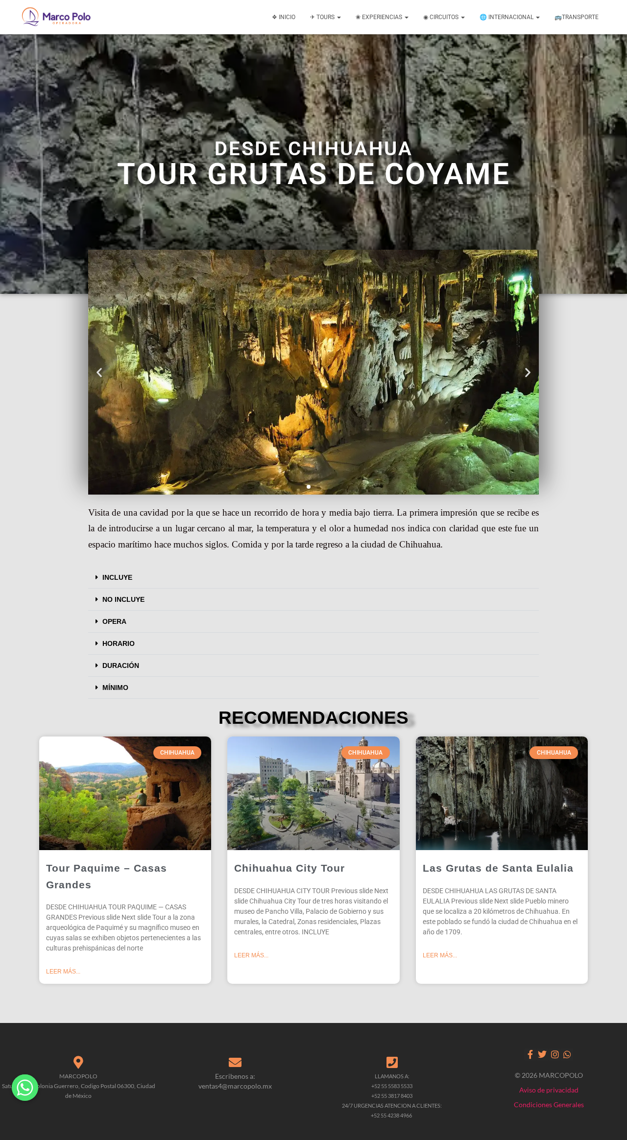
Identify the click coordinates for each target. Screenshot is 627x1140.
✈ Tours (323, 17)
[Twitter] (542, 1054)
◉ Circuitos (441, 17)
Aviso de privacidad (549, 1090)
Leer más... (63, 971)
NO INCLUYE (123, 599)
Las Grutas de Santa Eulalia (498, 868)
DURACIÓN (120, 665)
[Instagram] (555, 1054)
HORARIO (118, 643)
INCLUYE (117, 577)
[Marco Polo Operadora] (56, 17)
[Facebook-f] (530, 1054)
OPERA (114, 621)
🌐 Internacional (507, 17)
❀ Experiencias (380, 17)
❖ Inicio (283, 17)
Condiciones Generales (549, 1104)
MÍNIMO (115, 687)
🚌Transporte (577, 17)
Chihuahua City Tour (289, 868)
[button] (99, 372)
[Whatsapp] (567, 1054)
